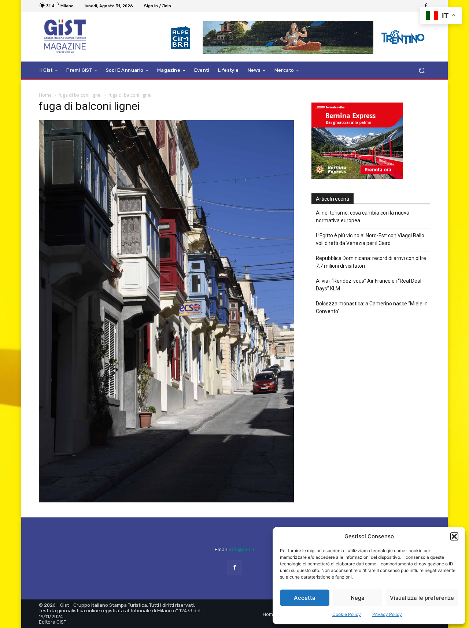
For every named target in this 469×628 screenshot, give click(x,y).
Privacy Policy (387, 614)
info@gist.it (241, 549)
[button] (454, 536)
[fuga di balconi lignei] (166, 500)
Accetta (304, 597)
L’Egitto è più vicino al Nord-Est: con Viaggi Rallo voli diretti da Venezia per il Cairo (370, 239)
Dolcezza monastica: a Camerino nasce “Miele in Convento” (372, 307)
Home (45, 95)
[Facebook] (425, 5)
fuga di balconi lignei (80, 95)
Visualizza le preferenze (422, 597)
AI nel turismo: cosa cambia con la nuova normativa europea (362, 216)
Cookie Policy (346, 614)
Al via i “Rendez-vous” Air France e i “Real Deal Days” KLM (368, 284)
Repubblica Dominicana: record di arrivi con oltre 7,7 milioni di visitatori (371, 262)
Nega (358, 597)
